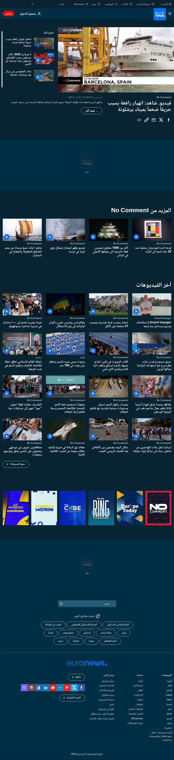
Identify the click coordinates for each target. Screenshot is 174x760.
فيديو (169, 719)
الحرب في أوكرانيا (53, 625)
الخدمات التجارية (106, 686)
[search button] (32, 4)
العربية (165, 4)
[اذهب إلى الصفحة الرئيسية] (160, 14)
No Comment (163, 243)
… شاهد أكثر (91, 110)
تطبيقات (139, 705)
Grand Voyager (162, 318)
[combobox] (50, 4)
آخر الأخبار (138, 695)
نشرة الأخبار (138, 686)
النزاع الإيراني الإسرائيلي (118, 625)
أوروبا (169, 681)
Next (169, 700)
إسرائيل (87, 633)
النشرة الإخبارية (74, 698)
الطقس (140, 690)
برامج (169, 723)
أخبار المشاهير (110, 641)
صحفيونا (168, 728)
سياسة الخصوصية (106, 700)
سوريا (91, 641)
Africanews (137, 719)
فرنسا (50, 633)
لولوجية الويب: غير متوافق (102, 714)
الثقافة (169, 714)
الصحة (169, 705)
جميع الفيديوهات (17, 464)
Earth (169, 695)
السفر (170, 709)
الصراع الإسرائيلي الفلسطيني (84, 625)
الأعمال (169, 690)
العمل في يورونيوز (106, 709)
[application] (116, 59)
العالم (82, 357)
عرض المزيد (108, 675)
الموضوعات (167, 675)
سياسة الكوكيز (108, 695)
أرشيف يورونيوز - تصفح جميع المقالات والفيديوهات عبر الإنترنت (160, 736)
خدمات (139, 675)
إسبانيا (76, 641)
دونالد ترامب (106, 633)
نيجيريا (38, 357)
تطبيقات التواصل (135, 709)
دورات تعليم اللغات (135, 723)
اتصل (112, 705)
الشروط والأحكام (107, 690)
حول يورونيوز (108, 681)
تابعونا (140, 700)
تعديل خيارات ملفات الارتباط (102, 719)
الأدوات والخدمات (135, 714)
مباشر (8, 13)
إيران (123, 633)
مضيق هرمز (68, 633)
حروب (60, 641)
